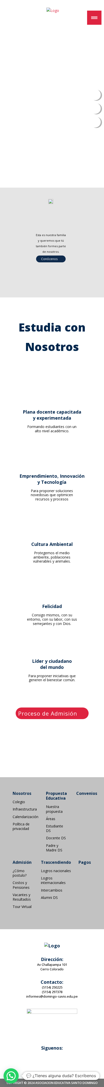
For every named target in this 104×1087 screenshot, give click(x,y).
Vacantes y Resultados (22, 897)
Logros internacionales (53, 880)
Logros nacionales (56, 871)
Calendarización (25, 817)
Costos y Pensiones (21, 885)
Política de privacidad (21, 826)
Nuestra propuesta (54, 809)
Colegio (19, 802)
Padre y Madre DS (54, 847)
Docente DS (56, 838)
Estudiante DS (54, 828)
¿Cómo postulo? (20, 873)
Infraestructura (25, 809)
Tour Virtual (22, 906)
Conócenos (49, 259)
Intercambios (51, 890)
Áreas (50, 819)
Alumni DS (49, 897)
